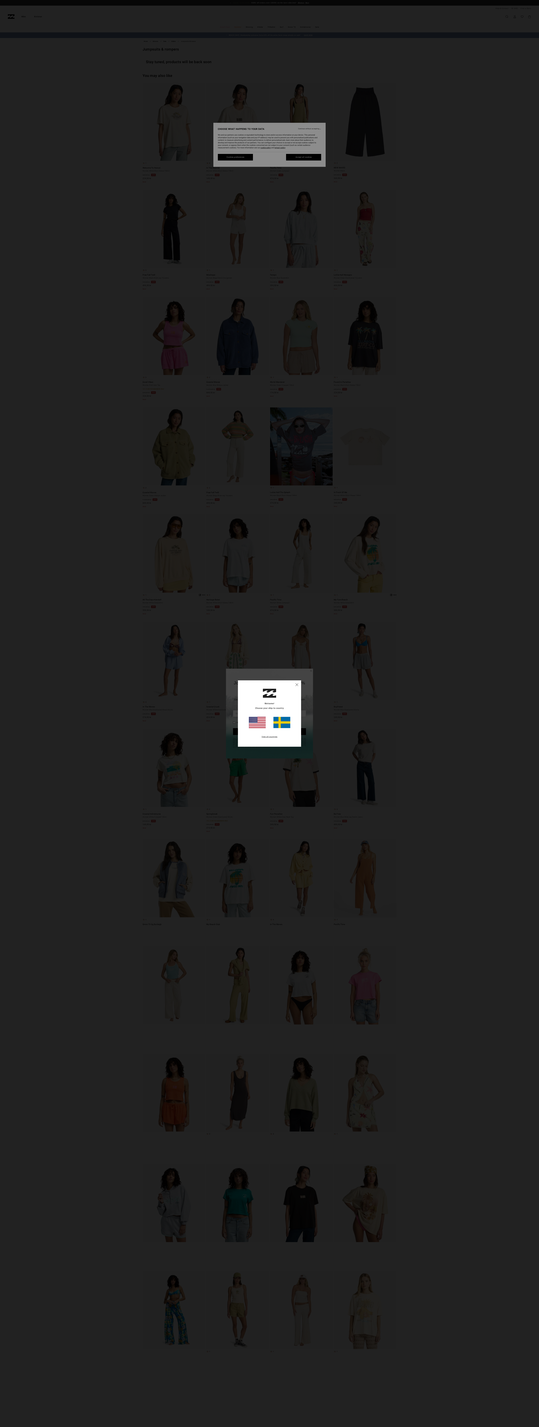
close (296, 684)
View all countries (270, 736)
